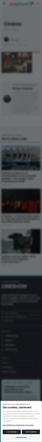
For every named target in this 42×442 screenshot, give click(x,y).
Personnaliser (21, 437)
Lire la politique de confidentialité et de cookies (18, 425)
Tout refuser (12, 432)
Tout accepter (31, 432)
